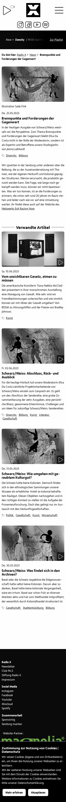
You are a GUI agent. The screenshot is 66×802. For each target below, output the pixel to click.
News (33, 55)
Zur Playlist (56, 40)
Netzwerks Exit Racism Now (18, 208)
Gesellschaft (10, 418)
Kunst (9, 318)
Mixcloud (7, 704)
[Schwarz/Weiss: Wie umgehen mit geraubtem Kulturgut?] (33, 446)
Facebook (7, 695)
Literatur (44, 415)
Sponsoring (8, 719)
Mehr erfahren (14, 792)
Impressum (8, 679)
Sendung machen (12, 724)
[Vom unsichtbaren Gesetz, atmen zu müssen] (33, 249)
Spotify (6, 708)
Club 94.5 (7, 671)
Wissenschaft (49, 515)
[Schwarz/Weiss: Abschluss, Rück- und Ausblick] (33, 346)
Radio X (21, 55)
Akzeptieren (38, 792)
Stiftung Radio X (11, 675)
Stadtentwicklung (33, 608)
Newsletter (8, 666)
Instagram (8, 691)
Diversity (11, 155)
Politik (9, 515)
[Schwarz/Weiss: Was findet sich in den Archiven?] (33, 543)
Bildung (23, 155)
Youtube (7, 699)
